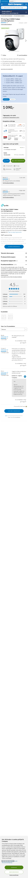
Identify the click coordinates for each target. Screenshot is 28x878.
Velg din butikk (7, 154)
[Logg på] (22, 4)
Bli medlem (6, 99)
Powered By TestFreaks (19, 406)
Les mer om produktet (7, 69)
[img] (26, 40)
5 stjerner (5, 294)
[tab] (4, 1)
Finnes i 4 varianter (16, 138)
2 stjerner (5, 301)
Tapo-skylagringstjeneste (14, 232)
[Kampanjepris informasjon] (21, 126)
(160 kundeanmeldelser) (6, 24)
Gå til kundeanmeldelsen (8, 183)
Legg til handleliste (23, 55)
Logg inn (13, 99)
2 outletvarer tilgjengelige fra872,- (11, 117)
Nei (24, 342)
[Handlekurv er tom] (26, 4)
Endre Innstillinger (14, 875)
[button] (4, 317)
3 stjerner (5, 298)
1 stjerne (5, 303)
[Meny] (2, 4)
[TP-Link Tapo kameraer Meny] (13, 16)
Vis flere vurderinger (14, 411)
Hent (7, 160)
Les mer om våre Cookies (8, 861)
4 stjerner (5, 296)
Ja (20, 342)
